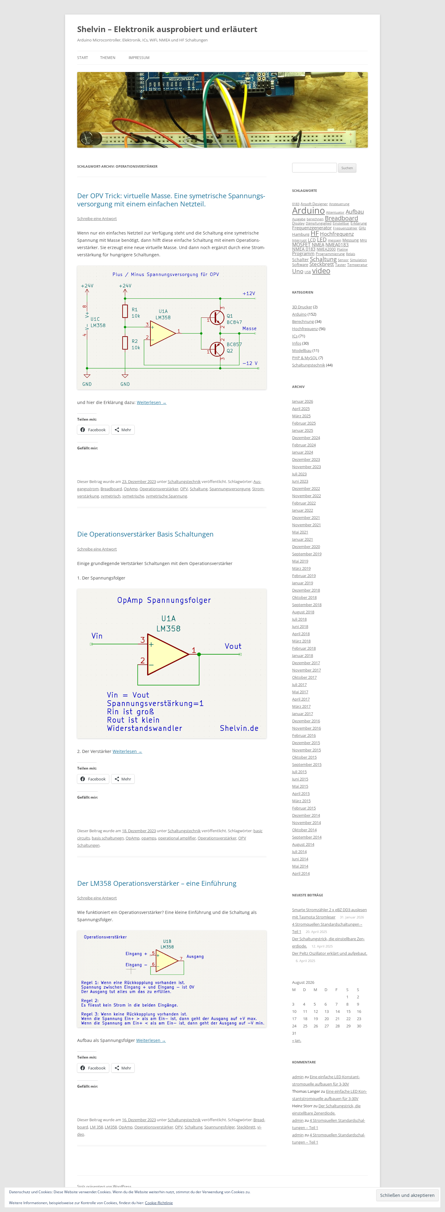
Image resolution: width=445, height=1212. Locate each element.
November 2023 (306, 466)
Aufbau (355, 211)
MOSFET (301, 244)
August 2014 (303, 844)
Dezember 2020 (306, 546)
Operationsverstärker (159, 488)
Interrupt (299, 240)
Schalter (300, 259)
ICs (295, 336)
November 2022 (306, 495)
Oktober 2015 (304, 757)
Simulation (358, 260)
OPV (184, 488)
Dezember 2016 (306, 721)
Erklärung (359, 223)
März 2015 (301, 800)
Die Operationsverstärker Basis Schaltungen (145, 533)
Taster (340, 264)
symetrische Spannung (166, 496)
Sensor (343, 260)
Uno (297, 271)
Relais (350, 253)
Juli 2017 (299, 684)
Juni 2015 (300, 779)
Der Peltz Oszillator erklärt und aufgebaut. (329, 953)
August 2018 (303, 612)
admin (298, 1076)
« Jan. (296, 1040)
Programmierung (330, 253)
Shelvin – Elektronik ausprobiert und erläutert (167, 29)
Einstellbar (341, 223)
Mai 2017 (300, 692)
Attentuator (335, 212)
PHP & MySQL (305, 357)
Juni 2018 (300, 626)
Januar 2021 (302, 539)
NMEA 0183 (303, 249)
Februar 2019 (304, 575)
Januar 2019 (302, 583)
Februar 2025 (304, 423)
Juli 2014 (299, 851)
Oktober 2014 (304, 830)
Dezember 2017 (306, 662)
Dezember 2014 (306, 815)
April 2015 (301, 793)
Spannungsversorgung (229, 488)
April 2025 (301, 408)
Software (300, 264)
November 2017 (306, 670)
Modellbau (302, 350)
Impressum (139, 57)
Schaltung (199, 488)
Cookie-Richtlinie (159, 1202)
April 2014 (301, 873)
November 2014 (306, 822)
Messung (350, 240)
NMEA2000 (326, 249)
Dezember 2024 (306, 437)
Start (82, 57)
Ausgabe (298, 219)
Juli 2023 (299, 474)
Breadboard (111, 488)
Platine (342, 249)
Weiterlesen (151, 402)
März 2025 (301, 416)
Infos (296, 343)
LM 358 (96, 1127)
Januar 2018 (302, 655)
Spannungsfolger (219, 1127)
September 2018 (306, 604)
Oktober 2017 (304, 677)
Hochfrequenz (337, 233)
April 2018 (301, 633)
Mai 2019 (300, 561)
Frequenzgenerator (312, 228)
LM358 (111, 1127)
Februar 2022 (304, 503)
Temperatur (357, 264)
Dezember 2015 (306, 742)
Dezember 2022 (306, 488)
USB (308, 272)
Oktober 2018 (304, 597)
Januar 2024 (302, 452)
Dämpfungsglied (318, 223)
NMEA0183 (337, 244)
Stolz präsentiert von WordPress (104, 1186)
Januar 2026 (302, 401)
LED (322, 239)
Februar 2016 (304, 735)
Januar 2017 (302, 713)
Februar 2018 (304, 648)
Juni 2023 (300, 481)
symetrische (133, 496)
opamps (148, 838)
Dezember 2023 (306, 459)
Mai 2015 (300, 786)
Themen (107, 57)
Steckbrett (246, 1127)
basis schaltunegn (108, 838)
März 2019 (301, 568)
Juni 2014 (300, 859)
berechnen (315, 219)
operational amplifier (177, 838)
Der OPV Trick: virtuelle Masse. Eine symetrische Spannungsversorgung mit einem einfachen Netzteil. (171, 199)
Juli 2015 (299, 771)
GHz (362, 228)
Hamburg (300, 234)
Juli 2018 (299, 619)
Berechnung (303, 321)
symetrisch (110, 496)
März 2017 (301, 706)
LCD (312, 240)
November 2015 (306, 750)
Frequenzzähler (345, 228)
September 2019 (306, 554)
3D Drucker (302, 307)
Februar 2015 (304, 808)
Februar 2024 (304, 445)
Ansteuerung (339, 204)
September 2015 (306, 764)
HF (315, 233)
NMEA (318, 244)
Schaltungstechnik (184, 481)
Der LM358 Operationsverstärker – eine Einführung (156, 883)
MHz (363, 240)
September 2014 (306, 837)
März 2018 (301, 641)
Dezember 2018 (306, 590)
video (321, 270)
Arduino (308, 210)
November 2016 (306, 728)
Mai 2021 (300, 532)
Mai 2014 (300, 866)
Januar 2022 (302, 510)
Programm (303, 253)
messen (334, 240)
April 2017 (301, 699)
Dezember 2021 (306, 517)
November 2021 (306, 524)
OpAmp (131, 488)
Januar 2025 (302, 430)
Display (298, 223)
